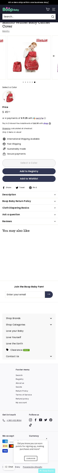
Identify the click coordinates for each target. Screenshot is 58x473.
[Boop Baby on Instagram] (30, 419)
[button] (29, 118)
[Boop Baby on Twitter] (45, 419)
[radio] (8, 96)
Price (5, 107)
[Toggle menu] (51, 318)
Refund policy (22, 398)
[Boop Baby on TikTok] (30, 425)
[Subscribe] (49, 294)
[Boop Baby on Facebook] (35, 419)
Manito (5, 31)
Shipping (6, 128)
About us (20, 383)
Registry (20, 379)
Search (19, 375)
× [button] (46, 438)
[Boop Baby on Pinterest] (50, 419)
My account (21, 402)
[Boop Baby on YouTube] (40, 419)
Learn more (30, 458)
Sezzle (19, 387)
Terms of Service (24, 394)
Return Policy (22, 391)
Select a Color (9, 87)
